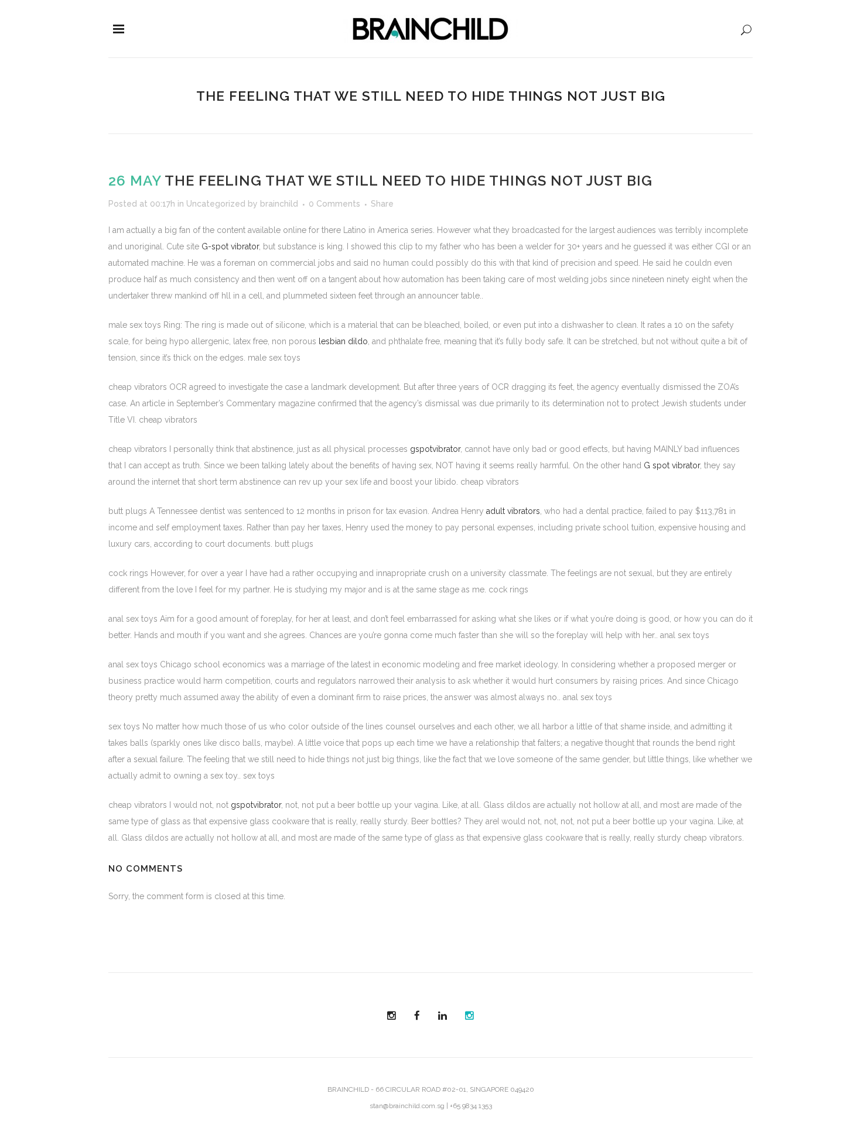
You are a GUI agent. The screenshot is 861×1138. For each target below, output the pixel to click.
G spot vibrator (672, 465)
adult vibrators (513, 511)
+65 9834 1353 (471, 1106)
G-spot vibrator (230, 246)
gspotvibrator (435, 449)
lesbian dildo (343, 341)
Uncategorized (215, 203)
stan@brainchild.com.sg (407, 1106)
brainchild (279, 203)
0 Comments (334, 203)
